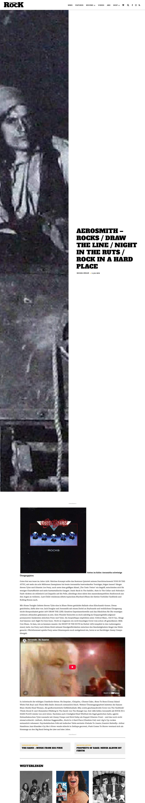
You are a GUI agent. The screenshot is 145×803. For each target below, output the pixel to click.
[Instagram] (136, 5)
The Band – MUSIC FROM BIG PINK (42, 748)
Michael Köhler (83, 273)
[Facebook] (132, 5)
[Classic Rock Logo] (14, 4)
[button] (128, 5)
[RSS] (139, 5)
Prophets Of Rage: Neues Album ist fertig (99, 749)
